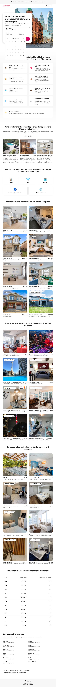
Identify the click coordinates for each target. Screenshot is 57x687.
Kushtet (31, 684)
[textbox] (11, 34)
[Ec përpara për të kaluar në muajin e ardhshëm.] (23, 38)
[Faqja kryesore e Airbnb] (6, 6)
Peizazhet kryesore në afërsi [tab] (35, 637)
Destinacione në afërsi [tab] (8, 637)
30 (23, 55)
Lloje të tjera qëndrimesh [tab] (20, 637)
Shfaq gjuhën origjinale (40, 1)
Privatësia (25, 684)
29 (20, 55)
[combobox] (17, 30)
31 (7, 58)
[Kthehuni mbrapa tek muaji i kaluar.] (7, 38)
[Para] (30, 136)
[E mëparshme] (25, 136)
